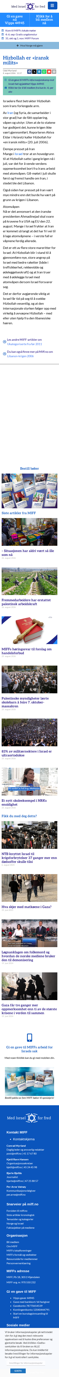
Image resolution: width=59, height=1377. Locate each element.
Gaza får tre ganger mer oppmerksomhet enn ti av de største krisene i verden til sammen (29, 1009)
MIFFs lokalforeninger (19, 1250)
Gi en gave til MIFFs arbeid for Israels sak (29, 1049)
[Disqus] (29, 410)
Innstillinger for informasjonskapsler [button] (26, 1363)
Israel (19, 154)
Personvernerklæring (18, 1263)
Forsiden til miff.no (17, 1210)
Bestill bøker (29, 469)
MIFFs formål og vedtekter (22, 1254)
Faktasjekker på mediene (20, 1227)
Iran (10, 113)
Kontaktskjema (24, 1139)
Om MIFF (12, 1246)
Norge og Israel (15, 1223)
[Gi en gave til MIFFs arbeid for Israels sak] (29, 1038)
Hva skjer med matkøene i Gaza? (26, 907)
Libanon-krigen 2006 (20, 356)
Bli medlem (13, 1241)
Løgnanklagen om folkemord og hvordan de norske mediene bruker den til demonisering (28, 956)
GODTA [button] (18, 1371)
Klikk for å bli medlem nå (44, 20)
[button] (49, 71)
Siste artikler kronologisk (20, 1214)
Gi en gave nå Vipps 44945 (14, 20)
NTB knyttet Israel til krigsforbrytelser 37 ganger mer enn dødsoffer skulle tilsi (29, 858)
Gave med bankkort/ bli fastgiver (31, 1301)
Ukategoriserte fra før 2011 (24, 344)
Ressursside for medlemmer (22, 1258)
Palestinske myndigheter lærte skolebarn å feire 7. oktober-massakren (25, 702)
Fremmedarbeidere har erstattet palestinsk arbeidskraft (26, 602)
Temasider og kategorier (20, 1219)
